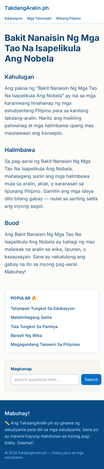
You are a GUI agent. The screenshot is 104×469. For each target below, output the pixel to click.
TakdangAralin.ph (27, 8)
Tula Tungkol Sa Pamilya (34, 326)
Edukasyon (14, 18)
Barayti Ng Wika (26, 335)
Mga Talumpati (39, 18)
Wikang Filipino (68, 18)
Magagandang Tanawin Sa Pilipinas (45, 344)
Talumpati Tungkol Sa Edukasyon (43, 308)
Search (91, 379)
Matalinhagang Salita (31, 317)
